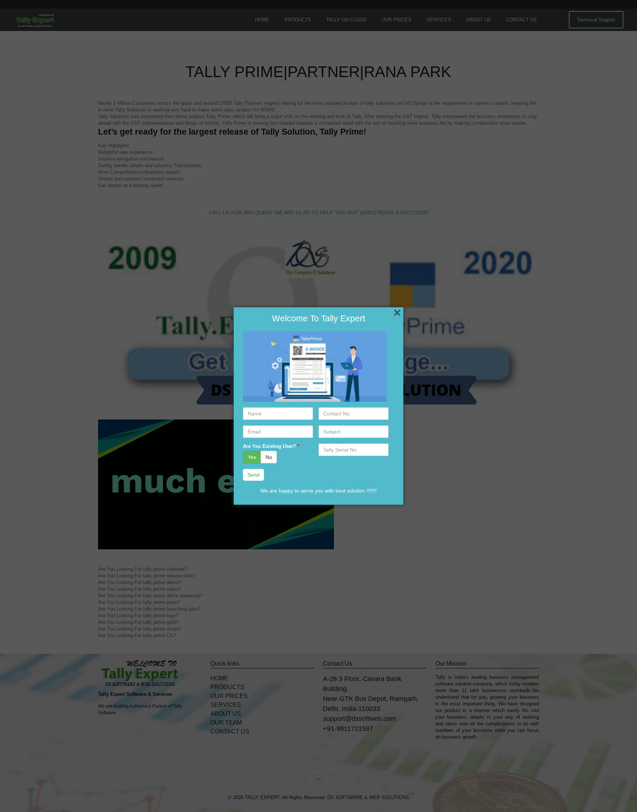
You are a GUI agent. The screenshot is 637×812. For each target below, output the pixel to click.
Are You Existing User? (271, 446)
